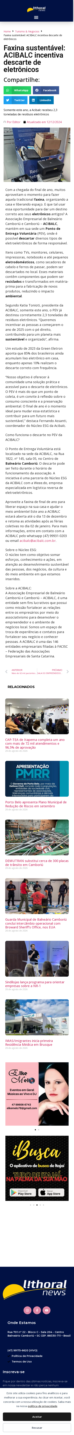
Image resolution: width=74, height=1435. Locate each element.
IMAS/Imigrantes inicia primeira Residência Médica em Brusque (29, 1043)
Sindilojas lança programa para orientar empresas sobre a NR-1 (34, 984)
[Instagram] (27, 1310)
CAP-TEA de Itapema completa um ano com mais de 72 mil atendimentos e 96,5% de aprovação (35, 743)
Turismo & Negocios (27, 31)
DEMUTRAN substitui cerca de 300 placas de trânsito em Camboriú (37, 863)
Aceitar (37, 1416)
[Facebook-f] (37, 1310)
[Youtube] (46, 1310)
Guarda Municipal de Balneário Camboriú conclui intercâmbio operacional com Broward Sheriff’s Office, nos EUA (36, 923)
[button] (36, 17)
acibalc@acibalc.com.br (38, 540)
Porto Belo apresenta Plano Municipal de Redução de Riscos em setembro (36, 804)
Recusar (37, 1427)
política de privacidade (42, 1406)
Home (7, 31)
